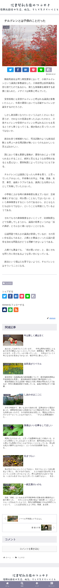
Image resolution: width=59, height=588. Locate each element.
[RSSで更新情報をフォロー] (16, 309)
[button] (53, 444)
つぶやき (8, 283)
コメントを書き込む (29, 549)
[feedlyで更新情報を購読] (10, 309)
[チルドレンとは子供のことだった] (25, 69)
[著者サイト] (4, 309)
